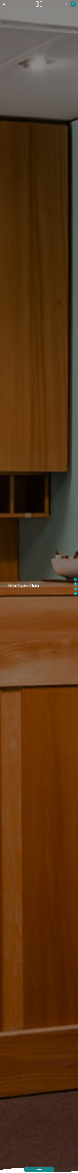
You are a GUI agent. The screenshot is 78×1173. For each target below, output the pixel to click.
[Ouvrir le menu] (4, 4)
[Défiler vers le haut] (74, 1169)
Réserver (39, 1169)
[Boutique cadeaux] (73, 4)
